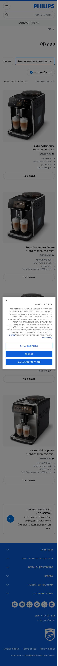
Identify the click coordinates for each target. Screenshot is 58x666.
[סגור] (5, 300)
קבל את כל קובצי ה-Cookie (27, 362)
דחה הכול (28, 354)
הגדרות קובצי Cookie (28, 346)
